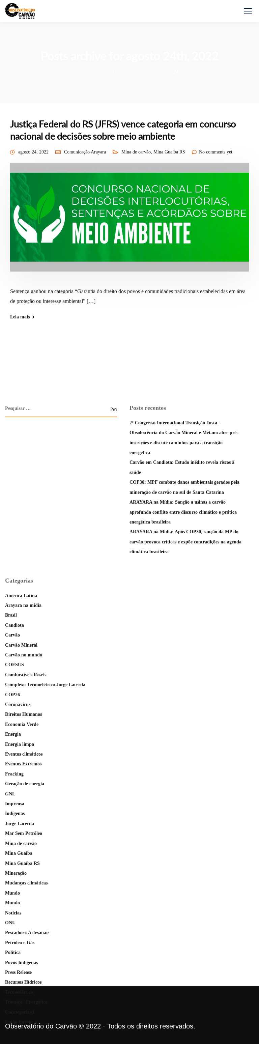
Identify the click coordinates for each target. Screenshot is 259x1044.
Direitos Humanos (23, 714)
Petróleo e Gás (19, 942)
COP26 (12, 694)
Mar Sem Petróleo (23, 833)
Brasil (11, 615)
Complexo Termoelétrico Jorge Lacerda (45, 684)
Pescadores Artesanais (27, 932)
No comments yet (215, 151)
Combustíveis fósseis (25, 674)
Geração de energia (24, 783)
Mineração (16, 873)
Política (13, 952)
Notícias (13, 912)
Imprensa (14, 803)
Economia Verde (21, 724)
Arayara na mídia (23, 605)
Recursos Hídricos (23, 982)
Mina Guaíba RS (169, 151)
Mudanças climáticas (26, 882)
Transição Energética (26, 1002)
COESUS (14, 664)
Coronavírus (17, 704)
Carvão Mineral (21, 645)
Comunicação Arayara (85, 151)
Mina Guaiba (18, 853)
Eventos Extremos (23, 763)
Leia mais (20, 317)
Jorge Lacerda (19, 823)
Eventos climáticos (23, 754)
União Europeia (21, 1021)
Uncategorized (19, 1012)
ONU (10, 922)
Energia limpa (19, 744)
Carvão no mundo (23, 654)
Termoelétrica (19, 992)
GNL (10, 793)
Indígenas (15, 813)
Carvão (12, 635)
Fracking (14, 774)
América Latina (21, 595)
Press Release (18, 972)
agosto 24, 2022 (33, 151)
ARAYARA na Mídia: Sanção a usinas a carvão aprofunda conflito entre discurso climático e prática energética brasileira (183, 512)
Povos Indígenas (21, 962)
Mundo (12, 893)
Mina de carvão (136, 151)
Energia (13, 734)
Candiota (14, 625)
